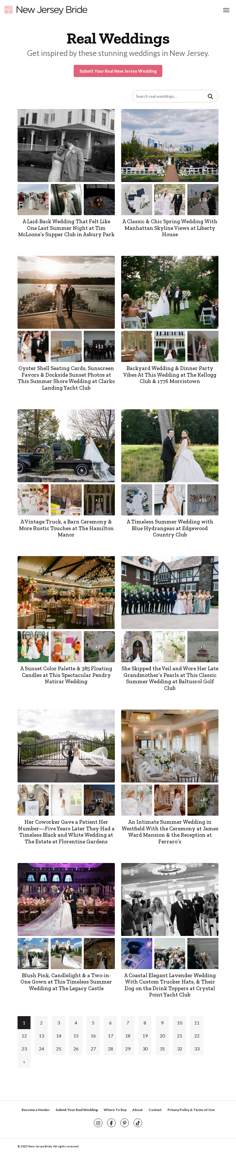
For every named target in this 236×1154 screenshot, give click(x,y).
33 (196, 1048)
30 (145, 1048)
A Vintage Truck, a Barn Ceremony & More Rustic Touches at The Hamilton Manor (66, 528)
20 (162, 1035)
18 (127, 1035)
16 (93, 1035)
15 (76, 1035)
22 (196, 1035)
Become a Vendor (36, 1110)
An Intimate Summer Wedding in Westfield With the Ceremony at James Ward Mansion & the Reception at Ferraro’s (169, 832)
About (137, 1110)
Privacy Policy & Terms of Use (191, 1110)
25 (58, 1048)
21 (179, 1035)
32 (179, 1048)
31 (162, 1048)
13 (41, 1035)
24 (41, 1048)
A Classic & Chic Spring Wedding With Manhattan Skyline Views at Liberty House (169, 228)
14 (58, 1035)
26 (76, 1048)
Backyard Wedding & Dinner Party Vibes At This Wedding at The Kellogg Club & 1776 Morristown (169, 374)
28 (110, 1048)
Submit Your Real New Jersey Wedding (118, 71)
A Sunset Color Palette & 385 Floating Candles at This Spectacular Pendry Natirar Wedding (66, 675)
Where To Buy (115, 1110)
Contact (155, 1110)
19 (145, 1035)
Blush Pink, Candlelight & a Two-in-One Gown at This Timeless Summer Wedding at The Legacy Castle (66, 982)
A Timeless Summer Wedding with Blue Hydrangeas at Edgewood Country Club (170, 528)
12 (24, 1035)
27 (93, 1048)
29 (127, 1048)
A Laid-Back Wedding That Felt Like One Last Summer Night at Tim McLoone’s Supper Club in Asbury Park (66, 228)
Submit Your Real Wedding (77, 1110)
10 (179, 1022)
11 (196, 1022)
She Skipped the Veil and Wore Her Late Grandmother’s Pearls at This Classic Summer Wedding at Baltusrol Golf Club (169, 678)
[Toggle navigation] (225, 10)
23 (24, 1048)
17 (110, 1035)
